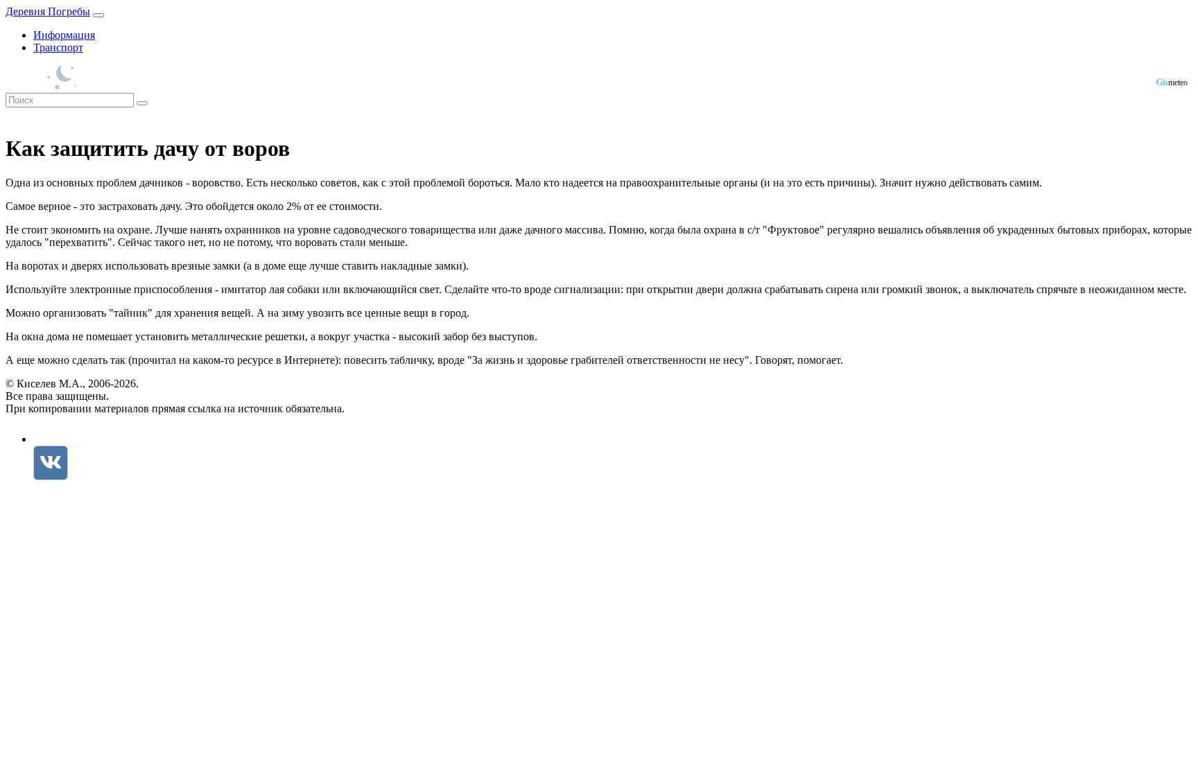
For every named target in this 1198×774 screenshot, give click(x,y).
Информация (64, 35)
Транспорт (58, 47)
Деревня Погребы (48, 11)
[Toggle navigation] (98, 15)
